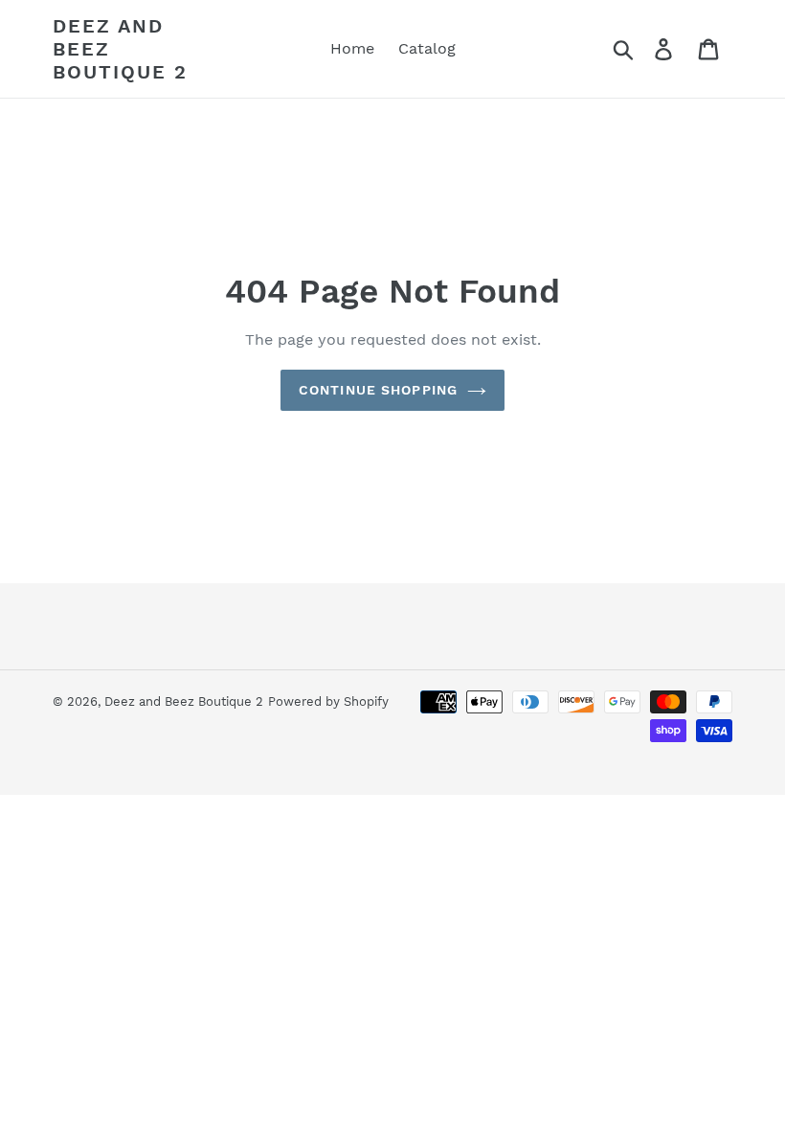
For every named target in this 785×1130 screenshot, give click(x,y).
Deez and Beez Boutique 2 (120, 48)
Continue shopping (378, 389)
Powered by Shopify (328, 701)
